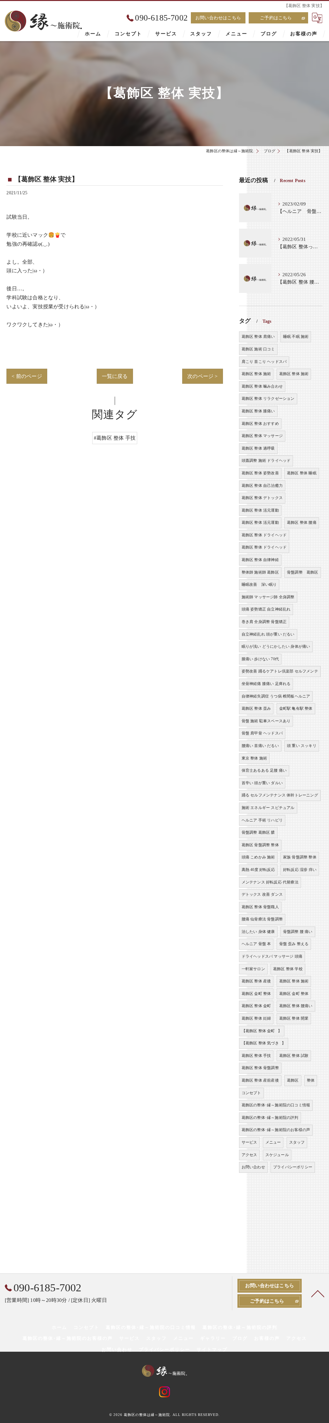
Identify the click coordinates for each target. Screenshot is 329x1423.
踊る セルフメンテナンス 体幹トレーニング (280, 795)
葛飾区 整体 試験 (294, 1055)
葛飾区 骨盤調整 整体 (260, 845)
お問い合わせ (253, 1167)
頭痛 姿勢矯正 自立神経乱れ (266, 609)
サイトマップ (212, 1349)
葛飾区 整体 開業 (294, 1018)
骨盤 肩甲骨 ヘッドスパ (262, 733)
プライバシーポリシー (292, 1167)
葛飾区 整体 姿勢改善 (260, 473)
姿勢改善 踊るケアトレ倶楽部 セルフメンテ (280, 671)
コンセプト (251, 1093)
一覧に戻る (115, 376)
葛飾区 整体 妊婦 (256, 1018)
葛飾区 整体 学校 (288, 969)
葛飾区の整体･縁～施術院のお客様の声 (276, 1130)
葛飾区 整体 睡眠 (301, 473)
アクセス (249, 1155)
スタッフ (297, 1142)
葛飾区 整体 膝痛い (258, 411)
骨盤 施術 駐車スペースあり (266, 721)
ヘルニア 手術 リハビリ (262, 820)
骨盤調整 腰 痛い (298, 931)
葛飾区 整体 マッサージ (262, 436)
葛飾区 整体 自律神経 (260, 560)
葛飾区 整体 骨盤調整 (260, 1068)
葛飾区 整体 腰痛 (301, 522)
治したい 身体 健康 (258, 931)
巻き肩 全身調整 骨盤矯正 (264, 621)
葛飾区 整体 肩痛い (258, 336)
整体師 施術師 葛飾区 (260, 572)
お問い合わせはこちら (218, 17)
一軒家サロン (253, 969)
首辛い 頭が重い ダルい (262, 783)
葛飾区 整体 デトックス (262, 498)
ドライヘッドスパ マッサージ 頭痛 (272, 956)
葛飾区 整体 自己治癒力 (262, 485)
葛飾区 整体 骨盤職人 (260, 907)
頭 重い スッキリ (301, 745)
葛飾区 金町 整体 (256, 993)
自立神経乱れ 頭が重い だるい (268, 634)
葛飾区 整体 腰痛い (296, 1006)
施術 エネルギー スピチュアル (268, 807)
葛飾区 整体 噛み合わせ (262, 386)
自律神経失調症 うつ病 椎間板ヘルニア (276, 696)
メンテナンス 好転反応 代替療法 (270, 882)
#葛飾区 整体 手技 (115, 438)
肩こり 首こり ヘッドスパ (264, 361)
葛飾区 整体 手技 (256, 1055)
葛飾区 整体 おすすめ (260, 423)
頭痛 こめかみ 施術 (258, 857)
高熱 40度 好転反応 (258, 869)
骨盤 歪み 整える (294, 944)
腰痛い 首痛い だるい (260, 745)
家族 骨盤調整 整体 (299, 857)
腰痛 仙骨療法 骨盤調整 (262, 919)
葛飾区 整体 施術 (256, 374)
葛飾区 (293, 1080)
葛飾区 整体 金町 (256, 1006)
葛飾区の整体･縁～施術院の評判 (270, 1117)
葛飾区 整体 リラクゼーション (268, 398)
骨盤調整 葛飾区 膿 (258, 832)
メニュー (273, 1142)
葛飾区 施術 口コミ (258, 349)
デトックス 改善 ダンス (262, 894)
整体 (311, 1080)
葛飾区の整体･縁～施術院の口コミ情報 (276, 1105)
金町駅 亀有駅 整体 (296, 708)
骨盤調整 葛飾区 (302, 572)
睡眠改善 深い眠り (259, 584)
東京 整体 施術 (254, 758)
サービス (249, 1142)
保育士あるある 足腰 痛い (264, 770)
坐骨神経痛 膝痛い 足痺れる (266, 683)
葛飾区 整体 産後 (256, 981)
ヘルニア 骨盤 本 (256, 944)
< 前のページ (27, 376)
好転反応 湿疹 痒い (299, 869)
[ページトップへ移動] (317, 1293)
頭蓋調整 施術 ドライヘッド (266, 460)
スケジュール (277, 1155)
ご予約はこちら (276, 17)
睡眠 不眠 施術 (296, 336)
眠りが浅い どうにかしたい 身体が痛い (276, 646)
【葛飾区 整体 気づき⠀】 (264, 1043)
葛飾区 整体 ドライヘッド (264, 535)
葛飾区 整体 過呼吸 (258, 448)
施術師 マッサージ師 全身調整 (268, 597)
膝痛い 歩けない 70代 (260, 659)
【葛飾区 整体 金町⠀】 (262, 1031)
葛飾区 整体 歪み (256, 708)
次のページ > (202, 376)
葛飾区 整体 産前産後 (260, 1080)
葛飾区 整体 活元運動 (260, 510)
